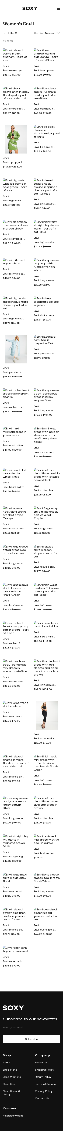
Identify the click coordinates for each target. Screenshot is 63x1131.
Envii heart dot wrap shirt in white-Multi (14, 486)
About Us (41, 1062)
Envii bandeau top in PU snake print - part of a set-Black (45, 108)
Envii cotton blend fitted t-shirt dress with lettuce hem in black (45, 490)
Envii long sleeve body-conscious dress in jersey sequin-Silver (45, 410)
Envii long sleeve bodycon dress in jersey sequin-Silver (14, 818)
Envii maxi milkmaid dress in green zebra (14, 445)
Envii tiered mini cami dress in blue (45, 636)
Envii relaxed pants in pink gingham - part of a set (14, 70)
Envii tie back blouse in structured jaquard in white (45, 146)
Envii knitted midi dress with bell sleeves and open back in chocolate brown (45, 684)
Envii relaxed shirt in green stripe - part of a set (45, 566)
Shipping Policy (44, 1069)
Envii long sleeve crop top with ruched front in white (45, 280)
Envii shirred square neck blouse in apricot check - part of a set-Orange (45, 203)
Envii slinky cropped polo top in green (45, 315)
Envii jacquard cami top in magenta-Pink (45, 353)
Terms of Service (45, 1083)
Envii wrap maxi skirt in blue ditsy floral (14, 891)
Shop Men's (10, 1069)
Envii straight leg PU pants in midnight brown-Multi (14, 856)
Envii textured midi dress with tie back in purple (45, 853)
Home (6, 1062)
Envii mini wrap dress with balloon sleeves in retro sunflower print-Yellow (45, 451)
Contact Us (42, 1098)
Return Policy (43, 1076)
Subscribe (31, 1039)
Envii (6, 65)
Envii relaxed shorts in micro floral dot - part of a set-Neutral (14, 776)
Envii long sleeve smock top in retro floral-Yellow (45, 891)
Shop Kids (9, 1083)
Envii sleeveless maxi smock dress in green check (14, 238)
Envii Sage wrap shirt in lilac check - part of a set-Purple (45, 528)
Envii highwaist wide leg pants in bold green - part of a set (14, 200)
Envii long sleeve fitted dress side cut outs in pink (14, 563)
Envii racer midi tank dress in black (45, 738)
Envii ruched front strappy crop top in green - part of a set (14, 643)
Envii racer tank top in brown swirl (14, 961)
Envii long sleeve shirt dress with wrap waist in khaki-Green (14, 604)
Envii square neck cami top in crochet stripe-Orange (14, 528)
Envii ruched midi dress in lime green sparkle (14, 407)
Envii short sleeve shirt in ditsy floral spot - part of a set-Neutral (14, 108)
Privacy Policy (44, 1091)
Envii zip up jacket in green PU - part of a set (14, 162)
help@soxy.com (13, 1115)
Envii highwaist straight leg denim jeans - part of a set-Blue (45, 241)
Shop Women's (12, 1076)
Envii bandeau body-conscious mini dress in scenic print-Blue (14, 681)
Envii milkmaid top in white (14, 273)
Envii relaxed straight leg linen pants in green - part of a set (14, 929)
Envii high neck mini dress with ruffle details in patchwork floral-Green (45, 779)
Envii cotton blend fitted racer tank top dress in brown (45, 818)
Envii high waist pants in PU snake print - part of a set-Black (45, 604)
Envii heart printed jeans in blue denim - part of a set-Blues (45, 70)
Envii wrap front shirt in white (14, 716)
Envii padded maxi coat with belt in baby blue (14, 372)
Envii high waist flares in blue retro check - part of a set (14, 318)
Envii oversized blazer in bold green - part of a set (45, 929)
